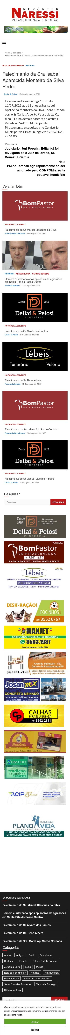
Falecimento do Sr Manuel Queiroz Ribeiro (35, 454)
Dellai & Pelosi (11, 94)
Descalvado (46, 955)
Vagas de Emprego (46, 984)
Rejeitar (35, 1029)
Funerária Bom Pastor (15, 233)
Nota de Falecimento (13, 65)
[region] (35, 1017)
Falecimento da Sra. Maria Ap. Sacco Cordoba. (35, 405)
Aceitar (35, 1021)
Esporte (23, 961)
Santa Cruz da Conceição (37, 978)
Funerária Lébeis (13, 383)
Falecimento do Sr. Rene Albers (35, 356)
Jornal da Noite (12, 966)
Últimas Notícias (40, 274)
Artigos (19, 955)
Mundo (39, 966)
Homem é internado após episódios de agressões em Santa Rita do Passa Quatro (35, 255)
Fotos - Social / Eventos (45, 961)
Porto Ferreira (11, 978)
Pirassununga (23, 274)
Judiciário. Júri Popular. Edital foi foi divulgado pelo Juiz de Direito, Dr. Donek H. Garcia (32, 150)
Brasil (31, 955)
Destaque (9, 961)
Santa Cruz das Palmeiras (17, 984)
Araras (7, 955)
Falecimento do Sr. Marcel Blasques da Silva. (35, 206)
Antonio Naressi (12, 285)
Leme (28, 966)
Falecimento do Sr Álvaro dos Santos (35, 307)
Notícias (30, 65)
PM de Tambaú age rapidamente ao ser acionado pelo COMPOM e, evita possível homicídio (36, 168)
